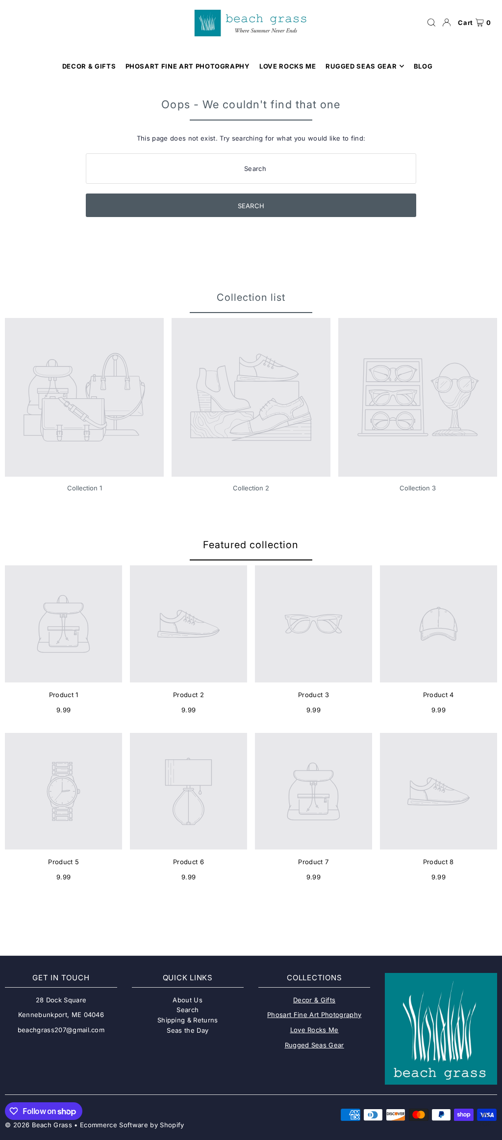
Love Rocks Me (314, 1030)
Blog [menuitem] (423, 66)
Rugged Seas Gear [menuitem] (361, 66)
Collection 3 (418, 488)
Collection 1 (84, 488)
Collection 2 (251, 488)
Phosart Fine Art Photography (314, 1015)
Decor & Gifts (314, 1000)
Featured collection (251, 545)
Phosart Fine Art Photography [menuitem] (188, 66)
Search (187, 1010)
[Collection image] (84, 397)
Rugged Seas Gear (314, 1045)
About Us (187, 1000)
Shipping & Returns (187, 1020)
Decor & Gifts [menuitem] (89, 66)
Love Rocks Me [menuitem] (287, 66)
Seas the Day (187, 1030)
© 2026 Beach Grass (38, 1125)
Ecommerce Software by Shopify (132, 1125)
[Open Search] (431, 22)
